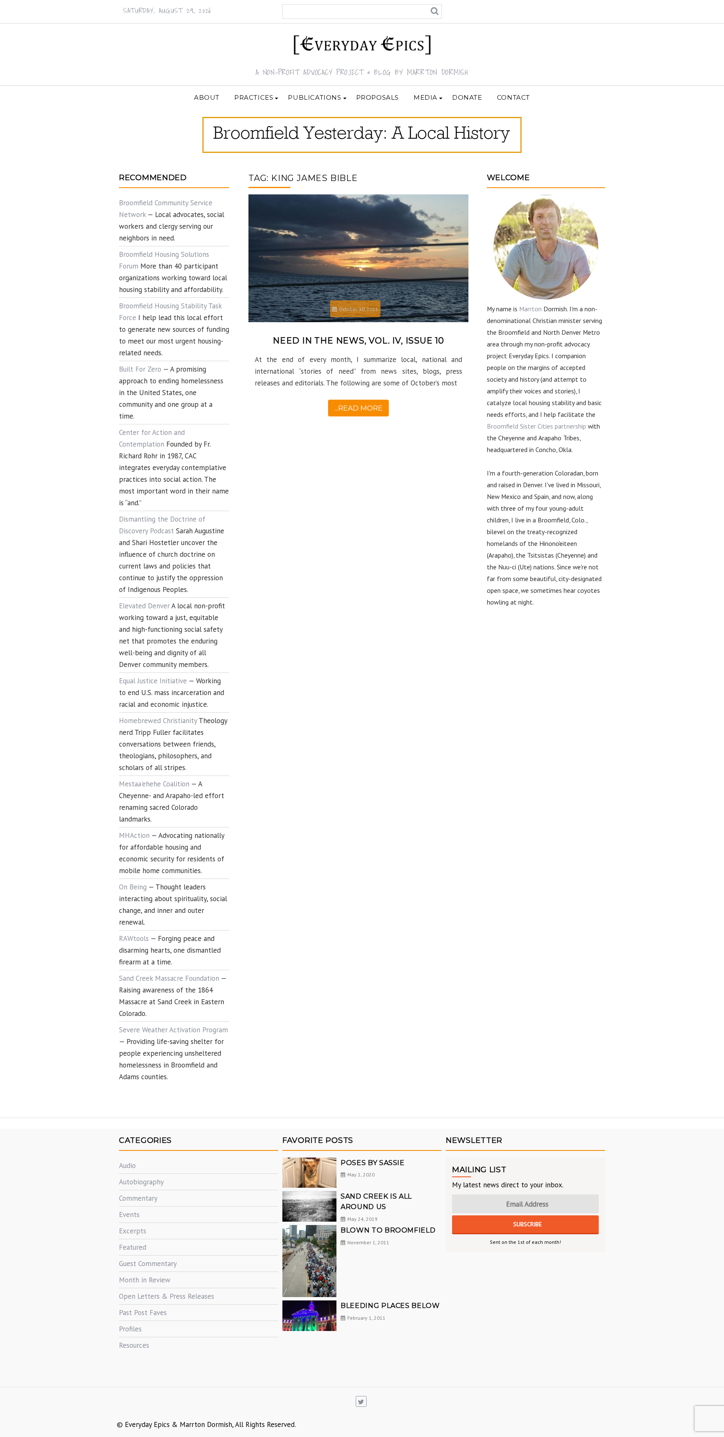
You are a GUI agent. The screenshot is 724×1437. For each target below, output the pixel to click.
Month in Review (145, 1280)
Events (129, 1214)
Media (425, 97)
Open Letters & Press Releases (166, 1296)
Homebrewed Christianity (158, 720)
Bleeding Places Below (390, 1306)
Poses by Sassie (373, 1163)
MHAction (134, 835)
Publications (314, 97)
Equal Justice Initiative (153, 680)
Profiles (130, 1329)
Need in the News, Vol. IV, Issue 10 (358, 341)
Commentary (138, 1198)
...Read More (358, 408)
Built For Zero (140, 369)
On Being (133, 887)
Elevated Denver (144, 605)
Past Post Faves (143, 1312)
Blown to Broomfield (388, 1230)
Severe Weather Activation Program (173, 1029)
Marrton (530, 309)
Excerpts (132, 1230)
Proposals (377, 97)
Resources (134, 1345)
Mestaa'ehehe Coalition (154, 783)
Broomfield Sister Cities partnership (536, 426)
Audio (127, 1165)
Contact (513, 97)
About (207, 97)
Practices (253, 97)
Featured (132, 1247)
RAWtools (134, 938)
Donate (467, 97)
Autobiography (141, 1181)
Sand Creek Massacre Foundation (169, 978)
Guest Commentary (148, 1263)
